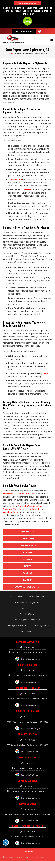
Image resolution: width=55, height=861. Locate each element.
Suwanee (8, 11)
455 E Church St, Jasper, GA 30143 (29, 768)
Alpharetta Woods (26, 506)
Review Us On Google (30, 659)
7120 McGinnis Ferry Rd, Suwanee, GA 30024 (28, 745)
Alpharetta (8, 7)
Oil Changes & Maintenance (27, 619)
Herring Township (33, 509)
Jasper (18, 11)
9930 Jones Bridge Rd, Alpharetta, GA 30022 (28, 722)
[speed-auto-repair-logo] (13, 39)
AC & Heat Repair (14, 596)
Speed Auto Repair (26, 493)
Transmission (15, 179)
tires (46, 373)
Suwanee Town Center (27, 586)
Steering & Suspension (16, 625)
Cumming (27, 11)
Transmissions (27, 631)
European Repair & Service (27, 608)
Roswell (19, 7)
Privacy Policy (27, 851)
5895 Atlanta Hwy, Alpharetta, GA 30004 (28, 652)
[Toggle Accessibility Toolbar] (6, 842)
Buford (37, 11)
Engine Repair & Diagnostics (27, 602)
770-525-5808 (29, 809)
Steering (27, 189)
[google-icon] (40, 31)
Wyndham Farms (10, 512)
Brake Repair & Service (38, 596)
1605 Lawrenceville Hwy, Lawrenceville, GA (28, 698)
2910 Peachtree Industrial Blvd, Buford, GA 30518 (28, 814)
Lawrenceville (30, 7)
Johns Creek (45, 7)
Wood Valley (18, 509)
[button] (52, 39)
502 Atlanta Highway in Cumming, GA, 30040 (28, 791)
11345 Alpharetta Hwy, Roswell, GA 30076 (29, 675)
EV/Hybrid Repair (27, 614)
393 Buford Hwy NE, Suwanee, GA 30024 (28, 836)
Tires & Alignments (40, 625)
